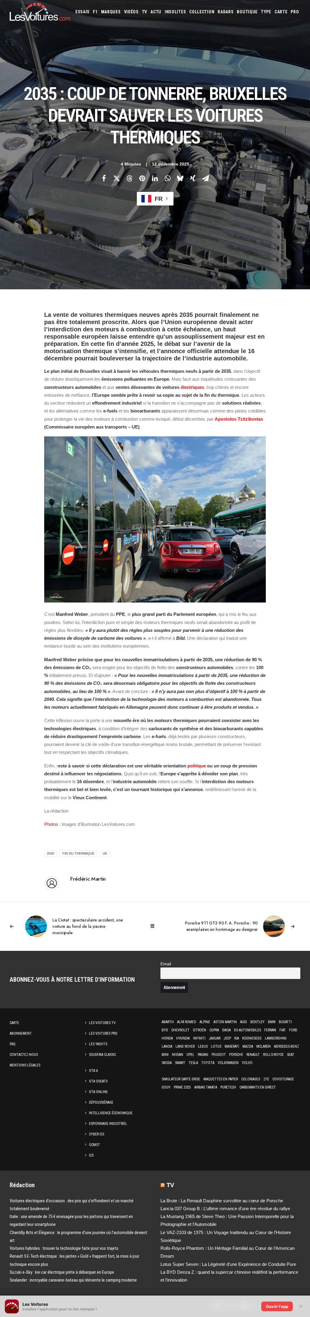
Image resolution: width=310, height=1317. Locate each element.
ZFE (266, 1079)
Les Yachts (98, 1044)
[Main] (155, 926)
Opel (190, 1055)
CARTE (281, 11)
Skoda (167, 1063)
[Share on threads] (129, 178)
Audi (243, 1022)
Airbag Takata (205, 1087)
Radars (225, 11)
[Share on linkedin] (155, 178)
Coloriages (250, 1079)
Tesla (193, 1063)
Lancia (167, 1046)
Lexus (203, 1046)
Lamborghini (275, 1038)
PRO (295, 11)
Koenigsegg (252, 1038)
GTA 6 (93, 1071)
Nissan (177, 1055)
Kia (236, 1038)
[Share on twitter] (116, 178)
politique (196, 765)
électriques (192, 387)
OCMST (94, 1145)
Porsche (236, 1055)
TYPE (266, 11)
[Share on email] (206, 178)
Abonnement (21, 1033)
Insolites (175, 11)
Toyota (207, 1063)
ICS (91, 1155)
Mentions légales (25, 1065)
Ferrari (270, 1030)
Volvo (247, 1063)
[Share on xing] (193, 178)
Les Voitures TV (102, 1023)
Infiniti (199, 1038)
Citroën (199, 1030)
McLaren (263, 1046)
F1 (95, 11)
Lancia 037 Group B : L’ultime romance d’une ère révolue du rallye (225, 1208)
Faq (12, 1044)
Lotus (216, 1046)
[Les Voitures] (40, 12)
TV (144, 11)
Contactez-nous (24, 1055)
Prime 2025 (182, 1087)
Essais (82, 11)
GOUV (166, 1087)
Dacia (226, 1030)
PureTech (228, 1087)
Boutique (247, 11)
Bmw (271, 1022)
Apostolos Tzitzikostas (239, 419)
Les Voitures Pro (103, 1033)
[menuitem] (82, 12)
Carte (14, 1023)
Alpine (205, 1022)
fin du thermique (78, 853)
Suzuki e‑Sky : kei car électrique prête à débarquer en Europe (62, 1272)
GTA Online (98, 1092)
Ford (293, 1030)
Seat (290, 1055)
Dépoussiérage (101, 1102)
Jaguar (214, 1038)
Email (165, 964)
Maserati (232, 1046)
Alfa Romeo (186, 1022)
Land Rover (185, 1046)
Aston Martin (225, 1022)
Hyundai (183, 1038)
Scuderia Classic (102, 1055)
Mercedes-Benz (286, 1046)
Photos (51, 824)
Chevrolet (180, 1030)
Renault (253, 1055)
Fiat (282, 1030)
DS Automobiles (247, 1030)
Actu (155, 11)
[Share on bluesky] (180, 178)
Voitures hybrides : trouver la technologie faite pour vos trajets (64, 1248)
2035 (50, 853)
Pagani (203, 1055)
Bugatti (285, 1022)
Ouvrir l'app (277, 1306)
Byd (165, 1030)
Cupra (214, 1030)
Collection (201, 11)
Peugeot (219, 1055)
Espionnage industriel (108, 1124)
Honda (167, 1038)
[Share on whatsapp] (167, 178)
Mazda (247, 1046)
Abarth (168, 1022)
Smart (180, 1063)
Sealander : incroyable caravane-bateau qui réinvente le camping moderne (73, 1280)
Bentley (257, 1022)
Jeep (227, 1038)
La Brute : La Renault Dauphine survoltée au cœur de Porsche (221, 1200)
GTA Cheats (98, 1081)
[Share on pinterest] (142, 178)
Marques (111, 11)
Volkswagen (228, 1063)
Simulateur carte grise (181, 1079)
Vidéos (131, 11)
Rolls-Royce (273, 1055)
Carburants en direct (257, 1087)
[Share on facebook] (104, 178)
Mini (165, 1055)
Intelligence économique (111, 1113)
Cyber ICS (96, 1134)
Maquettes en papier (220, 1079)
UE (105, 853)
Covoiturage (283, 1079)
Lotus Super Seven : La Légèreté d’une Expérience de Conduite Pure (228, 1264)
